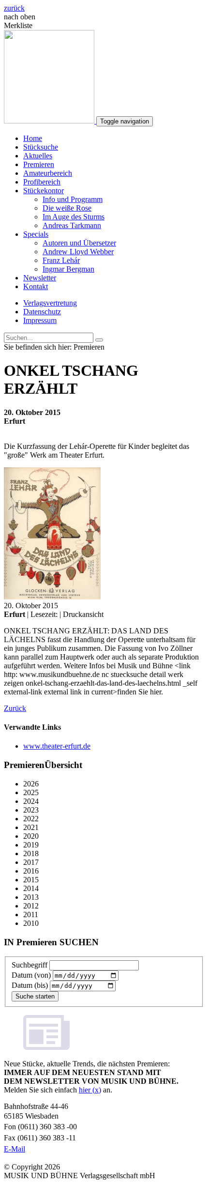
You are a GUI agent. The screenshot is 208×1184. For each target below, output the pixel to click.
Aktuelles (37, 156)
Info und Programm (73, 199)
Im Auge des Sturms (73, 217)
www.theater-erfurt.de (56, 746)
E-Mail (14, 1149)
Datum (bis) (30, 985)
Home (32, 138)
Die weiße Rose (67, 208)
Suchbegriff (29, 965)
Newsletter (39, 278)
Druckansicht (83, 614)
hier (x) (90, 1090)
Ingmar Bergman (68, 269)
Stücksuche (40, 147)
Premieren (38, 164)
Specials (35, 234)
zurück (14, 8)
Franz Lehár (61, 260)
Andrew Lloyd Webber (78, 251)
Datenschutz (42, 312)
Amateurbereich (47, 173)
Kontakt (35, 286)
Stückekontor (43, 190)
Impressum (40, 320)
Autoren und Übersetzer (79, 243)
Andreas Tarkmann (72, 225)
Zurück (15, 708)
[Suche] (99, 339)
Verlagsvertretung (50, 303)
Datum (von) (31, 975)
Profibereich (41, 182)
